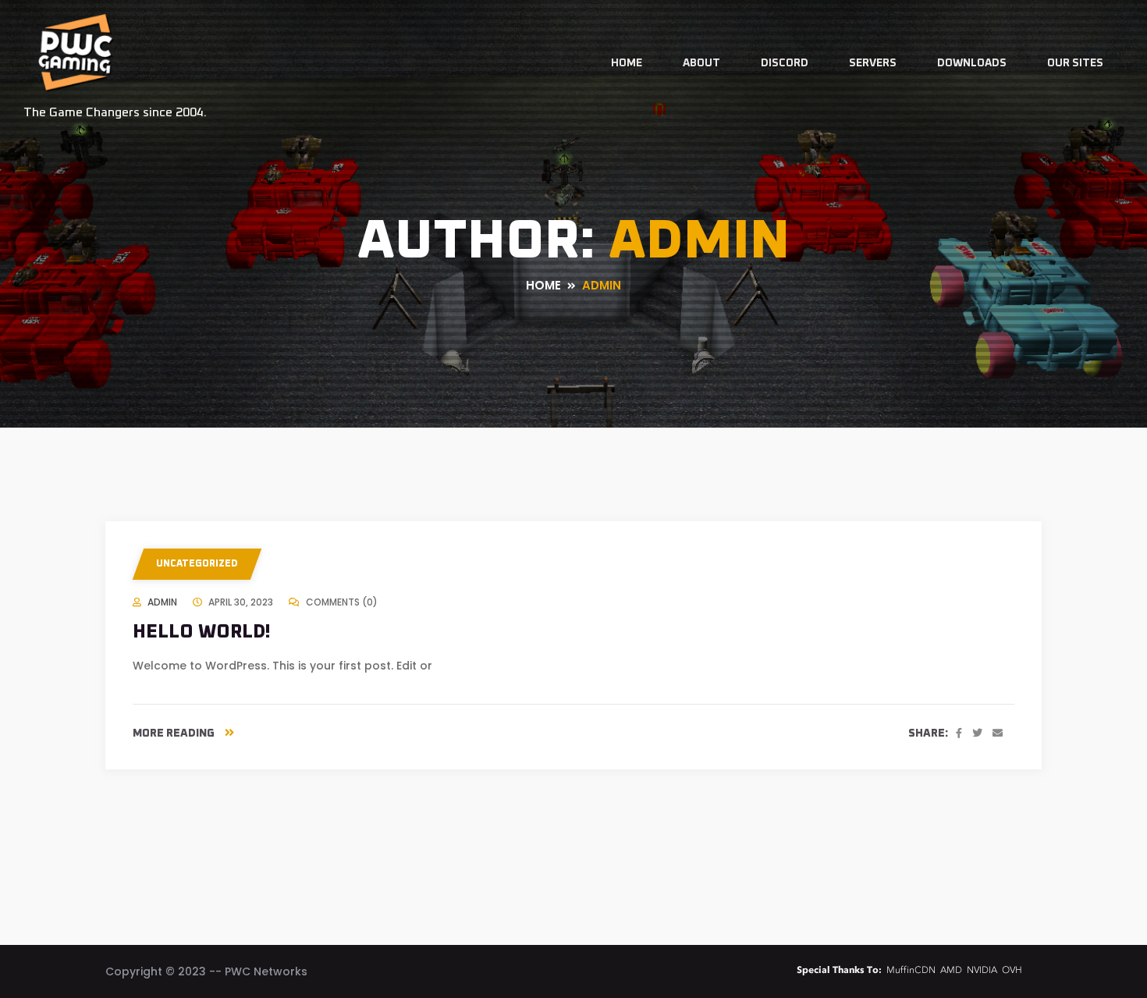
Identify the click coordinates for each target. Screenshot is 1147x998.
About (701, 63)
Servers (873, 63)
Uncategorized (197, 564)
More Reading (175, 733)
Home (626, 63)
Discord (784, 63)
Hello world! (201, 632)
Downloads (972, 63)
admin (162, 602)
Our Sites (1075, 63)
